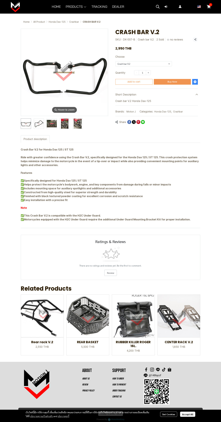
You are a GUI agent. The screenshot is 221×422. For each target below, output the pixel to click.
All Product (39, 21)
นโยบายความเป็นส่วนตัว (41, 416)
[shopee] (169, 369)
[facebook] (146, 369)
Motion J (131, 111)
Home (26, 21)
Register (188, 6)
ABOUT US (85, 378)
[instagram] (152, 369)
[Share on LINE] (143, 122)
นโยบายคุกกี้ (63, 416)
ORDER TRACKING (118, 390)
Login (172, 6)
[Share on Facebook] (129, 122)
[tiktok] (163, 369)
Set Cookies (168, 414)
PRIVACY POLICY (88, 390)
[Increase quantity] (148, 72)
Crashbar (74, 21)
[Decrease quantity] (136, 72)
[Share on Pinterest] (138, 122)
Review (110, 272)
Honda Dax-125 (57, 21)
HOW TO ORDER (118, 378)
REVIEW (85, 384)
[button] (157, 6)
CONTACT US (117, 396)
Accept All (187, 414)
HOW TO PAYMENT (119, 384)
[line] (157, 369)
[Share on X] (134, 122)
